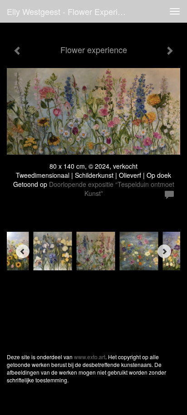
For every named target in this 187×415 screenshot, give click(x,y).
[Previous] (23, 251)
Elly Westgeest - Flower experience (71, 11)
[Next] (164, 251)
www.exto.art (89, 357)
